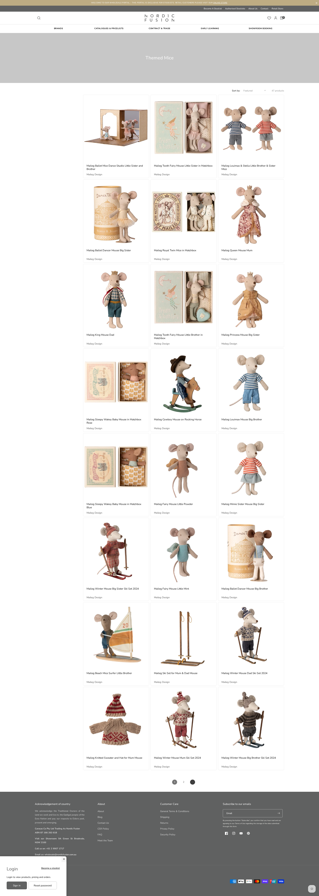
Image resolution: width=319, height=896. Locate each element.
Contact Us (103, 823)
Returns (164, 823)
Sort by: (236, 90)
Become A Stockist (213, 8)
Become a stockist (50, 868)
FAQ (100, 834)
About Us (252, 8)
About (101, 811)
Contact (264, 8)
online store (220, 2)
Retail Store (277, 8)
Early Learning (210, 28)
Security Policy (167, 834)
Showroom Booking (260, 28)
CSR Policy (103, 828)
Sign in (17, 885)
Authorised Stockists (235, 8)
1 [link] (174, 782)
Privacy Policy (167, 828)
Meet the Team (105, 840)
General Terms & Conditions (174, 811)
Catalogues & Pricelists (109, 28)
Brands (58, 28)
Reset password (43, 885)
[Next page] (192, 782)
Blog (100, 817)
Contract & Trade (159, 28)
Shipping (164, 817)
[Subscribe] (278, 813)
